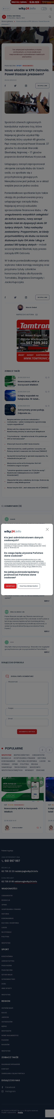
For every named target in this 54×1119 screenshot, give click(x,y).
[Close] (47, 529)
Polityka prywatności (29, 586)
